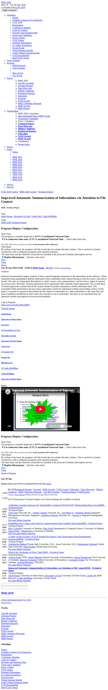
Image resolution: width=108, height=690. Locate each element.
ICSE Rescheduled (20, 55)
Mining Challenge (26, 91)
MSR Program (18, 65)
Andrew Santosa (39, 513)
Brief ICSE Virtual (20, 58)
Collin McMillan (49, 216)
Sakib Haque (7, 216)
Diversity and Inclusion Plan (25, 33)
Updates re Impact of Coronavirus (27, 20)
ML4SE (49, 268)
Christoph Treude (76, 560)
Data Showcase (25, 88)
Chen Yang (13, 513)
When (3, 265)
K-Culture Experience (22, 45)
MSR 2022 (17, 169)
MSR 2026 (17, 159)
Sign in (10, 184)
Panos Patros (14, 531)
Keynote (22, 98)
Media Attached (23, 520)
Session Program (8, 473)
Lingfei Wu (36, 216)
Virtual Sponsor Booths (22, 50)
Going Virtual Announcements (26, 53)
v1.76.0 (27, 600)
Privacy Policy (18, 38)
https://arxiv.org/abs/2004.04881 (15, 305)
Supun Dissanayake (83, 557)
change (49, 484)
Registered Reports (26, 93)
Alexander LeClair (22, 216)
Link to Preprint (8, 302)
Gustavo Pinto (14, 557)
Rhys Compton (15, 528)
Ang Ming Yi (67, 513)
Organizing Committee (28, 118)
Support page (6, 602)
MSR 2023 (17, 167)
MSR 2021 (17, 172)
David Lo (76, 515)
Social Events (18, 48)
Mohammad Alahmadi (87, 544)
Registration (17, 25)
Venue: (15, 17)
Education (22, 96)
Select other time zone (76, 239)
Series (15, 152)
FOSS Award (24, 101)
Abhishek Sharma (83, 513)
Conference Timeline (21, 28)
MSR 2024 (17, 164)
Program (10, 63)
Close (3, 262)
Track (3, 220)
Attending (11, 15)
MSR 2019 (17, 177)
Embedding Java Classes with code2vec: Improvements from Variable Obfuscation (55, 523)
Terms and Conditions (22, 35)
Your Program (18, 68)
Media (4, 385)
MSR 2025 (17, 162)
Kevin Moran (66, 268)
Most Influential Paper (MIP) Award (34, 116)
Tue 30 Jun (17, 75)
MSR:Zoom (38, 268)
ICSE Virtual (18, 40)
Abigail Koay (27, 531)
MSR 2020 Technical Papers (14, 222)
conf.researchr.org (14, 600)
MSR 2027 (17, 157)
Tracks (10, 78)
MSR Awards (24, 106)
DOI (10, 533)
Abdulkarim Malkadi (17, 544)
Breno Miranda (35, 557)
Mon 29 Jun (17, 73)
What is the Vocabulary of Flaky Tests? (36, 552)
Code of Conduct (20, 30)
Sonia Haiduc (29, 547)
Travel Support (13, 60)
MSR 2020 (25, 192)
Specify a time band (35, 257)
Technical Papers (25, 86)
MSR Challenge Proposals (29, 103)
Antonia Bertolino (25, 562)
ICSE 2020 (20, 7)
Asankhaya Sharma (49, 515)
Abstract (5, 271)
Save (3, 260)
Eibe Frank (48, 528)
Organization (12, 111)
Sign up (10, 187)
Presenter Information (22, 43)
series (14, 192)
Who (3, 214)
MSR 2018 (17, 180)
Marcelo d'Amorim (28, 560)
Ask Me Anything (26, 83)
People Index (24, 144)
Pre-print (12, 520)
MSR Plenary (24, 108)
